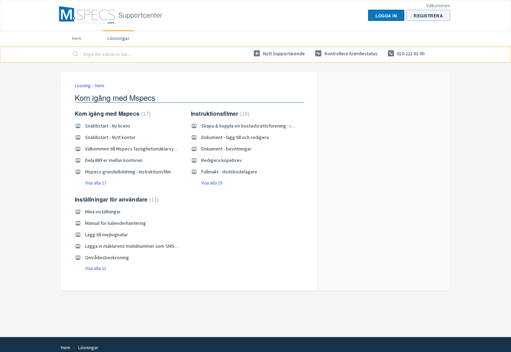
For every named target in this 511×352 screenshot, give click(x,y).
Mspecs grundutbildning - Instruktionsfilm (128, 172)
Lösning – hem (89, 85)
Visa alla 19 (211, 183)
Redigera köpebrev (221, 160)
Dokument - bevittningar (226, 149)
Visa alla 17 (95, 183)
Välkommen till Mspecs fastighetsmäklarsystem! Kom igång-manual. (155, 149)
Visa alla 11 (95, 268)
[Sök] (76, 55)
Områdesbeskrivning (107, 257)
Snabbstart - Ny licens (107, 126)
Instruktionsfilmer (219, 113)
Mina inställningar (103, 211)
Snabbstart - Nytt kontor (110, 137)
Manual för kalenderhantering (115, 223)
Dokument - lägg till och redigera (235, 137)
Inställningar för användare (116, 199)
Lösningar (118, 38)
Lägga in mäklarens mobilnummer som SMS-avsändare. (142, 246)
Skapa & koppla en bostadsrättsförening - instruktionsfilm (261, 126)
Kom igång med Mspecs (112, 113)
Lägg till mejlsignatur (106, 234)
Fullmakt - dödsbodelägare (229, 172)
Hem (76, 38)
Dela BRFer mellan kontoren (114, 160)
